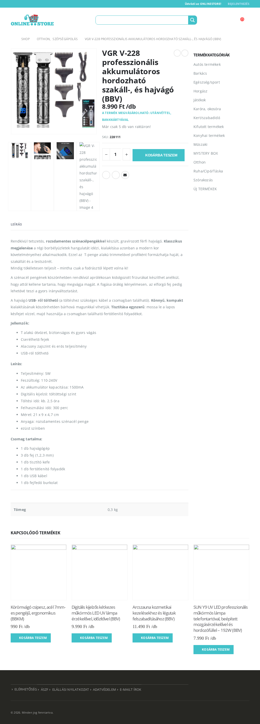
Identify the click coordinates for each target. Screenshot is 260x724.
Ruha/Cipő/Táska (208, 171)
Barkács (200, 73)
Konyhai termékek (209, 135)
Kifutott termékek (208, 126)
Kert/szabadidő (206, 117)
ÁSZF (44, 689)
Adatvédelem (104, 689)
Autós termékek (207, 64)
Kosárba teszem (161, 155)
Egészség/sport (206, 82)
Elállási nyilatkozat (70, 689)
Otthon (199, 162)
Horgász (200, 91)
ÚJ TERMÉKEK (205, 188)
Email (125, 175)
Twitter (116, 175)
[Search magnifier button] (192, 20)
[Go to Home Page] (12, 39)
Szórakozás (203, 180)
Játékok (199, 100)
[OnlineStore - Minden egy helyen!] (32, 20)
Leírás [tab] (16, 224)
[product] (38, 572)
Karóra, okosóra (207, 108)
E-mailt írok (130, 689)
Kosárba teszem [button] (33, 638)
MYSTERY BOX (205, 153)
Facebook (106, 175)
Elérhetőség (25, 689)
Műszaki (200, 144)
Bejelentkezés (238, 4)
